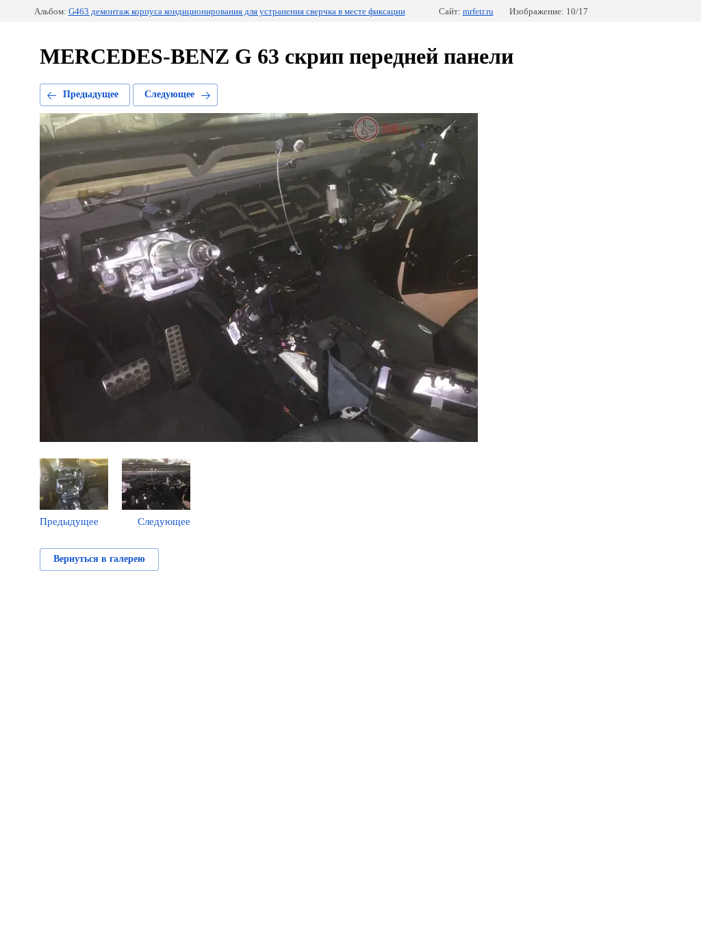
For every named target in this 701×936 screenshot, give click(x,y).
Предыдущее (90, 94)
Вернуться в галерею (99, 559)
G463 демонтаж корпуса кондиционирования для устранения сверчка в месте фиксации (236, 11)
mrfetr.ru (478, 11)
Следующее (169, 94)
